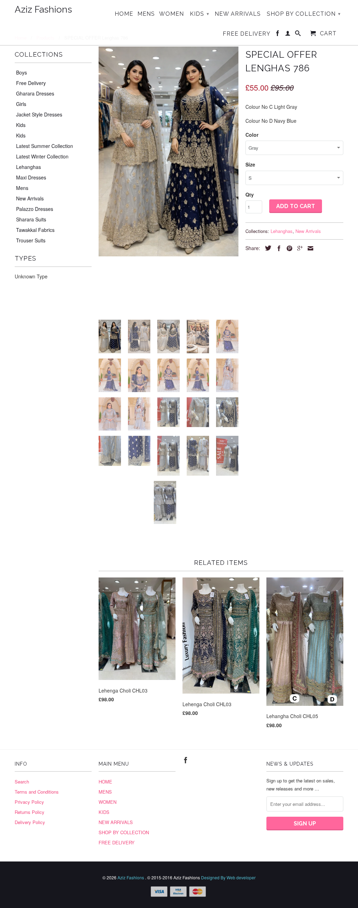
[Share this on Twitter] (266, 248)
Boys (21, 72)
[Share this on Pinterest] (287, 248)
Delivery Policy (30, 822)
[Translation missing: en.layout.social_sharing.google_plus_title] (298, 248)
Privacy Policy (29, 802)
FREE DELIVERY (247, 34)
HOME (124, 14)
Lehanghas (28, 167)
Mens (22, 188)
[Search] (298, 34)
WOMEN (171, 14)
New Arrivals (30, 198)
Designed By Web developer (228, 877)
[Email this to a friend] (308, 248)
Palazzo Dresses (34, 209)
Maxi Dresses (31, 177)
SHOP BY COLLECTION (304, 13)
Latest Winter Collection (42, 156)
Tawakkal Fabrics (35, 230)
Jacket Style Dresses (39, 114)
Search (22, 781)
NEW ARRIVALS (238, 14)
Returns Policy (29, 812)
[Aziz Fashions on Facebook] (278, 34)
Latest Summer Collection (44, 146)
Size (250, 164)
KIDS (199, 13)
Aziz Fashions (43, 9)
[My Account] (288, 34)
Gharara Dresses (35, 93)
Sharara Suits (31, 219)
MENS (146, 14)
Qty (249, 194)
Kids (21, 125)
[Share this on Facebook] (277, 248)
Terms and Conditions (37, 791)
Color (251, 134)
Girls (21, 104)
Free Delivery (31, 83)
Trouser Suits (30, 240)
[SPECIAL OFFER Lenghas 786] (168, 151)
